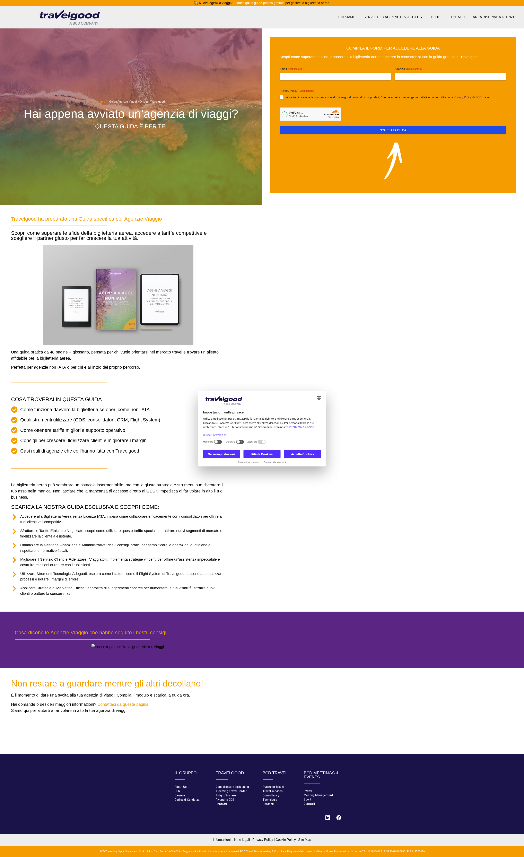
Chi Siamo (346, 17)
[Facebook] (339, 817)
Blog (435, 17)
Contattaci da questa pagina (122, 704)
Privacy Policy (463, 97)
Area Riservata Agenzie (494, 17)
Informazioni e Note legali (231, 839)
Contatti (456, 17)
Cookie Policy (286, 839)
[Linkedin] (327, 817)
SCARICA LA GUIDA (393, 130)
